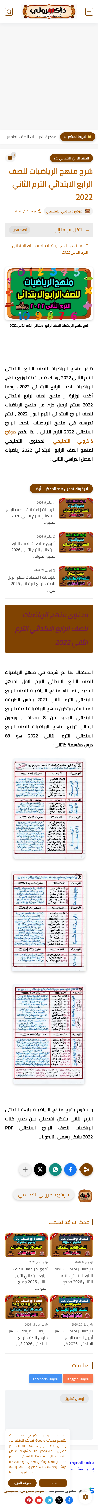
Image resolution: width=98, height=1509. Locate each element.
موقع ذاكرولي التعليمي (64, 211)
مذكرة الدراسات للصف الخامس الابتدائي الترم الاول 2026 (29, 136)
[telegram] (49, 1500)
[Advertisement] (49, 77)
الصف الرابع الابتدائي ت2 (71, 158)
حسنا (53, 1483)
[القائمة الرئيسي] (89, 12)
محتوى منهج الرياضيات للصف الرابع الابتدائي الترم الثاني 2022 (50, 249)
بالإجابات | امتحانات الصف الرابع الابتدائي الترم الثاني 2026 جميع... (30, 516)
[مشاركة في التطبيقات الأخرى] (25, 1169)
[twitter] (59, 1500)
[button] (70, 1169)
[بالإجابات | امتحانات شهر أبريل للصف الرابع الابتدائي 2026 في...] (76, 576)
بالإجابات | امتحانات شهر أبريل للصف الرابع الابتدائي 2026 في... (31, 584)
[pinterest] (29, 1500)
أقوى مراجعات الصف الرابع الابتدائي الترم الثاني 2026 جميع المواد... (33, 550)
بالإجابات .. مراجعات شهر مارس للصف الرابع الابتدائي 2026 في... (28, 1337)
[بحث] (9, 12)
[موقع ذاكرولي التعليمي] (49, 11)
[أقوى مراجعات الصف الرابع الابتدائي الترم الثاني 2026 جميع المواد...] (76, 542)
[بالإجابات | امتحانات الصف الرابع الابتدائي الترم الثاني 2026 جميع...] (76, 508)
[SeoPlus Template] (91, 1490)
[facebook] (69, 1500)
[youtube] (39, 1500)
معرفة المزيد (22, 1483)
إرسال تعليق (74, 1398)
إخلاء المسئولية (82, 1469)
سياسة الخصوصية (81, 1462)
